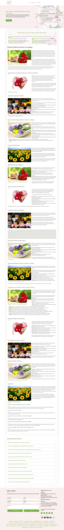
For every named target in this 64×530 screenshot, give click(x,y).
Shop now (8, 20)
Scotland (36, 527)
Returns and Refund (53, 524)
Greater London (39, 525)
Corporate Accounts (26, 522)
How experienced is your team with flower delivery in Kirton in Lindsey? (20, 474)
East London (25, 525)
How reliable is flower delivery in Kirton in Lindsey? (17, 460)
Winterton (10, 312)
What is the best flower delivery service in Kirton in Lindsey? (18, 442)
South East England (25, 527)
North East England (53, 525)
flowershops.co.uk (47, 499)
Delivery (40, 522)
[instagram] (49, 513)
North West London (34, 522)
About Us (33, 2)
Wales (8, 525)
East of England (9, 524)
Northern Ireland (13, 525)
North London (11, 522)
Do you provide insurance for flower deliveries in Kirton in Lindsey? (20, 456)
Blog (30, 2)
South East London (18, 522)
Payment (46, 524)
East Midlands (45, 522)
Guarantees (15, 524)
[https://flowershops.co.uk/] (9, 2)
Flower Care (52, 522)
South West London (32, 525)
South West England (40, 524)
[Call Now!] (47, 492)
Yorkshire (31, 527)
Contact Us (38, 2)
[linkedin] (52, 513)
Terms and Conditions (28, 521)
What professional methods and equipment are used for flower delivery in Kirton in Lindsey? (24, 449)
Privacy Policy (21, 521)
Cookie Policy (51, 521)
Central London (45, 521)
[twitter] (42, 513)
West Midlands (45, 525)
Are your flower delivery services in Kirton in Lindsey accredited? (19, 453)
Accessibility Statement (37, 521)
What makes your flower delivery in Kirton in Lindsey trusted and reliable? (21, 478)
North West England (32, 524)
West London (19, 525)
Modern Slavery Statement (23, 524)
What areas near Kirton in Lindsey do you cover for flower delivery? (20, 471)
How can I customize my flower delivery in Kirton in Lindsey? (19, 481)
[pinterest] (44, 513)
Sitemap (40, 527)
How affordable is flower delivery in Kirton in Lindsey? (17, 467)
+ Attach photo (15, 510)
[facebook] (47, 513)
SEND (31, 510)
